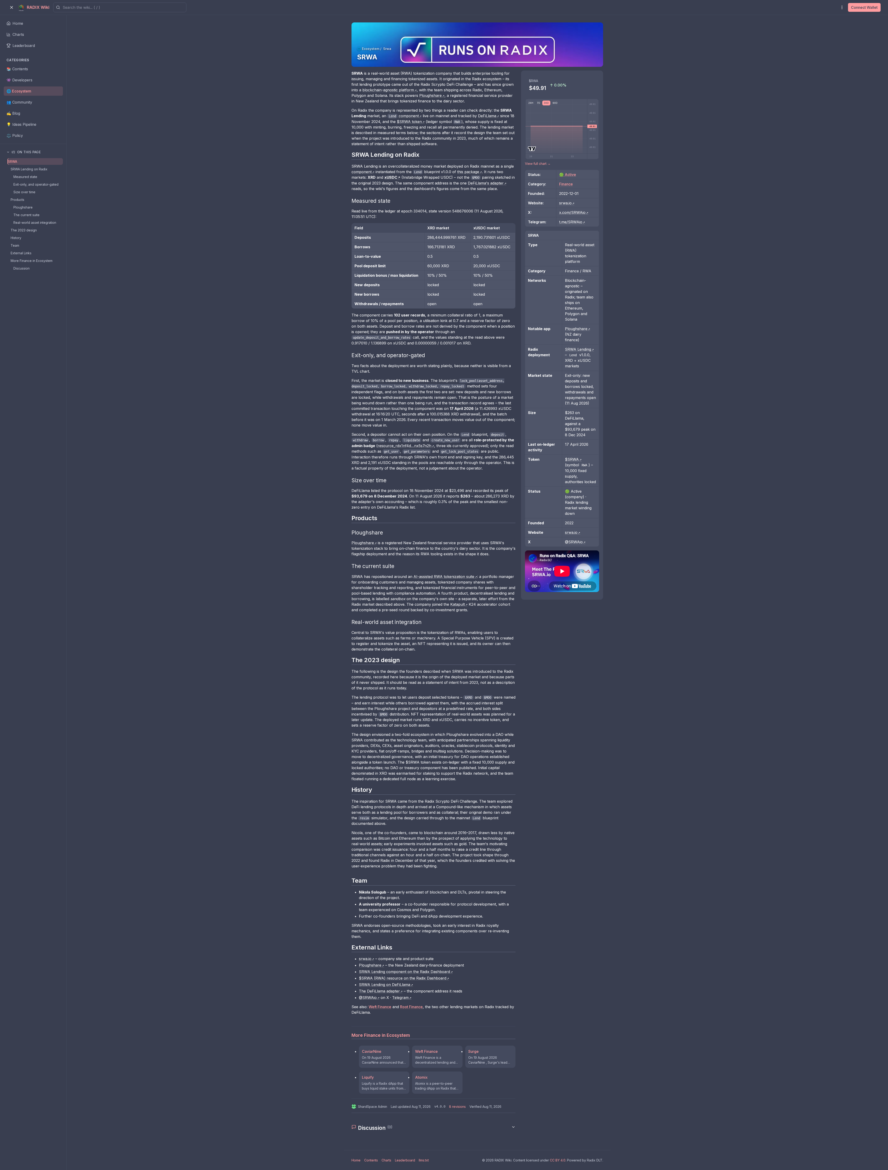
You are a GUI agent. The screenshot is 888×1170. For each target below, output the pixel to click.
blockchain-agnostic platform (388, 90)
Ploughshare (23, 207)
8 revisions (457, 1107)
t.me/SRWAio (570, 222)
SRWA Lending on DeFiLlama (384, 984)
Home (356, 1160)
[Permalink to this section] (349, 154)
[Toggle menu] (11, 7)
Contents (371, 1160)
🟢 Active (567, 174)
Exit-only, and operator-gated (36, 184)
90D (555, 102)
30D (546, 102)
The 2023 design (24, 230)
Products (17, 200)
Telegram (400, 997)
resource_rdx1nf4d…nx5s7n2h (404, 445)
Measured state (25, 177)
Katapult (457, 604)
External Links (21, 253)
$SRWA (572, 459)
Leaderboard (405, 1160)
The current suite (26, 215)
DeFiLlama (487, 116)
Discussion (21, 268)
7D (538, 102)
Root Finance (411, 1006)
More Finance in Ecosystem (31, 261)
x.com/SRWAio (572, 212)
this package (468, 171)
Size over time (24, 192)
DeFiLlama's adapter (486, 183)
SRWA (12, 161)
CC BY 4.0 (557, 1160)
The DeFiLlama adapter (379, 991)
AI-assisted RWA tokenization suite (443, 576)
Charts (386, 1160)
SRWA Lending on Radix (29, 169)
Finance (566, 184)
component (404, 116)
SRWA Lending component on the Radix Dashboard (404, 971)
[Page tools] (842, 7)
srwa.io (365, 958)
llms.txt (424, 1160)
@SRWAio (368, 997)
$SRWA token (409, 121)
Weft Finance (380, 1006)
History (16, 238)
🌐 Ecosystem (368, 49)
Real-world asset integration (34, 222)
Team (15, 245)
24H (530, 102)
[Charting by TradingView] (532, 149)
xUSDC (390, 177)
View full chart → (538, 164)
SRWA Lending (578, 349)
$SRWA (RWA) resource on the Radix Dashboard (402, 978)
